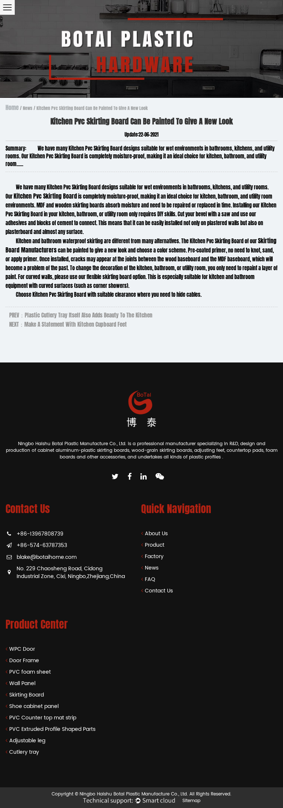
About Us (156, 533)
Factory (154, 556)
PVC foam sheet (30, 672)
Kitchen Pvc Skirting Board (45, 196)
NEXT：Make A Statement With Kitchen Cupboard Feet (68, 324)
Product (154, 545)
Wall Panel (22, 683)
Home (12, 107)
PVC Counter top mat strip (42, 718)
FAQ (150, 579)
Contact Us (159, 591)
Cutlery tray (24, 752)
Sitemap (191, 800)
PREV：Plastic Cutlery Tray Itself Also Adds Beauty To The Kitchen (80, 315)
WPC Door (22, 649)
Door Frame (24, 660)
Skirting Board (26, 695)
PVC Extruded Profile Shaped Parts (52, 729)
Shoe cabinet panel (34, 706)
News (27, 108)
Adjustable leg (27, 740)
